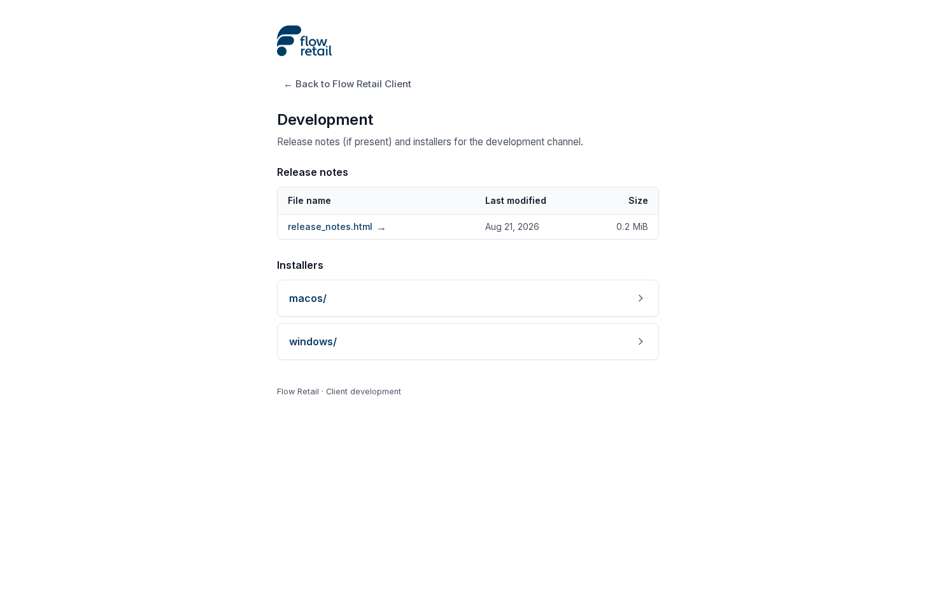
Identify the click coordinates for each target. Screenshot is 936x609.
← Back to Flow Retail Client (347, 84)
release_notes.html (337, 226)
